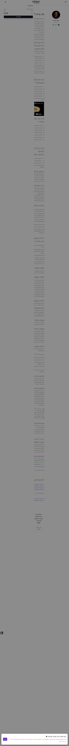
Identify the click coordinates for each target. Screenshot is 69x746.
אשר (5, 739)
